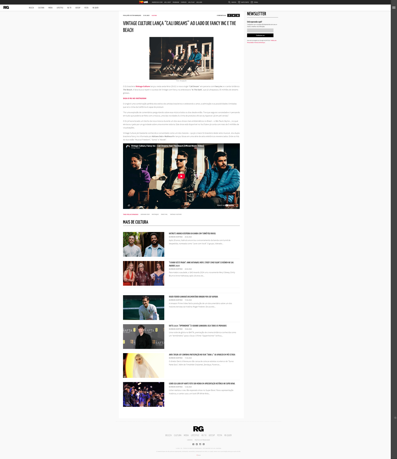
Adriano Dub (145, 214)
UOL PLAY (191, 2)
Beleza (31, 8)
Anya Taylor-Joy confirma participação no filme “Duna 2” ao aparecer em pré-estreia (202, 355)
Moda (50, 8)
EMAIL (256, 2)
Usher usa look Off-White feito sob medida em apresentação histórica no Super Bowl (202, 383)
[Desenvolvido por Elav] (198, 456)
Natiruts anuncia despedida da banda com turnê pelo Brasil (192, 233)
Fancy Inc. (164, 214)
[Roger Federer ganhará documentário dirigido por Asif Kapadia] (143, 319)
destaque (155, 214)
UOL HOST (167, 2)
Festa (86, 8)
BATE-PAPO (245, 2)
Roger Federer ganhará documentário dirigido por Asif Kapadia (193, 297)
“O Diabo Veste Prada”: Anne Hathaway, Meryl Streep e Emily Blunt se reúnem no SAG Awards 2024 (201, 264)
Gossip (77, 8)
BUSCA (234, 2)
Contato (189, 440)
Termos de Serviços (260, 42)
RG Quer (95, 8)
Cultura (41, 8)
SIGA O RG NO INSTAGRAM (134, 98)
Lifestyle (60, 8)
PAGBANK (176, 2)
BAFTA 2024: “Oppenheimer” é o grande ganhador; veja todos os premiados (198, 326)
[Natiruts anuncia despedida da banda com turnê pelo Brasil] (143, 256)
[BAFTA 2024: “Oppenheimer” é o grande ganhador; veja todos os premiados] (143, 348)
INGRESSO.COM (157, 2)
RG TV (69, 8)
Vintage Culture (143, 86)
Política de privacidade (202, 440)
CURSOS (184, 2)
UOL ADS (199, 2)
